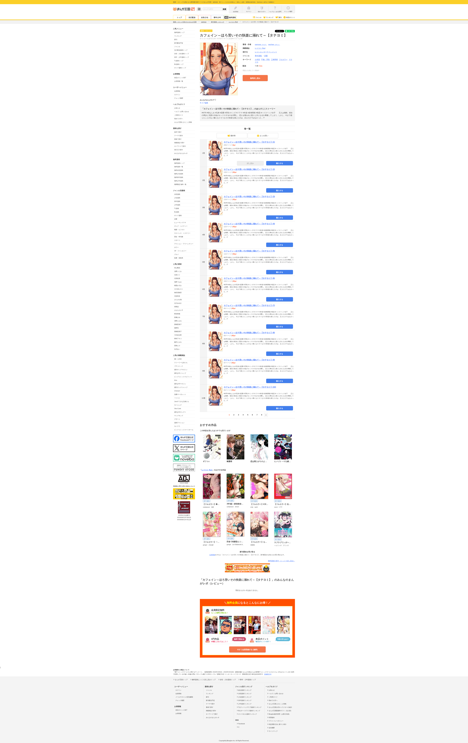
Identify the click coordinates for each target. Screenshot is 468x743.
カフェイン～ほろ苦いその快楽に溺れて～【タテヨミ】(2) (249, 169)
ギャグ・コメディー (180, 226)
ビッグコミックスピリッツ (183, 377)
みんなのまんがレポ (180, 153)
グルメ (176, 254)
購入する (279, 163)
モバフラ (177, 426)
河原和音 (177, 296)
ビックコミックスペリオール (183, 430)
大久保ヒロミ (178, 289)
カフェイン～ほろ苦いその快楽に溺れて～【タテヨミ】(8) (249, 333)
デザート (177, 419)
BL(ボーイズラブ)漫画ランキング (249, 711)
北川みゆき (178, 303)
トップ (179, 17)
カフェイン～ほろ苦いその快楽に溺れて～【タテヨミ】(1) (249, 142)
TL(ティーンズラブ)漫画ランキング (249, 707)
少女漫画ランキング (244, 697)
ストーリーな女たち (180, 362)
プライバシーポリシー (276, 721)
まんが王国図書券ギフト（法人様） (280, 711)
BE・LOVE (178, 359)
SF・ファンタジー (180, 251)
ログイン (177, 94)
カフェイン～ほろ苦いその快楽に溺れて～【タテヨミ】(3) (249, 197)
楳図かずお (178, 285)
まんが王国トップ (181, 680)
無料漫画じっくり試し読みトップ (204, 680)
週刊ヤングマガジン (180, 370)
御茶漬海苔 (178, 292)
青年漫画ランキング (244, 700)
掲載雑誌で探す (179, 143)
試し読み (250, 163)
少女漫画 (177, 198)
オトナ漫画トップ (180, 68)
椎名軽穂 (177, 314)
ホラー (176, 247)
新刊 (280, 17)
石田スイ (177, 275)
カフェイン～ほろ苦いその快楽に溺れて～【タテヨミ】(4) (249, 224)
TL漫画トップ (178, 61)
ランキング (269, 17)
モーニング (178, 405)
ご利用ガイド (178, 115)
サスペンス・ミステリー (182, 233)
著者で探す (178, 139)
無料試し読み (255, 78)
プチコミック (178, 366)
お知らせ (177, 108)
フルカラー (283, 59)
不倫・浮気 (265, 59)
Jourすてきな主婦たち (181, 401)
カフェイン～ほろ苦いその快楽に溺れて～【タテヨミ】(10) (250, 387)
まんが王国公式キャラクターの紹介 (280, 707)
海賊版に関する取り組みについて (184, 486)
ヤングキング (178, 416)
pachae (274, 44)
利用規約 (272, 717)
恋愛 (175, 219)
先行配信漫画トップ (180, 50)
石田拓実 (177, 278)
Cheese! (177, 391)
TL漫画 (176, 208)
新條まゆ (177, 317)
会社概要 (272, 728)
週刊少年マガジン (180, 384)
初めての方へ (178, 119)
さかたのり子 (178, 310)
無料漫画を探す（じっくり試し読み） (281, 561)
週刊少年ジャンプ (180, 373)
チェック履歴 (178, 98)
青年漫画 (177, 201)
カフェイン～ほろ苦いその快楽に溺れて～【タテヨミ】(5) (249, 251)
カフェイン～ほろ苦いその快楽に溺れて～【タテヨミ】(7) (249, 305)
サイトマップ (273, 731)
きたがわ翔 (178, 300)
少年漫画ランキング (244, 704)
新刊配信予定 (178, 43)
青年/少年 (217, 17)
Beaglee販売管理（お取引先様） (279, 714)
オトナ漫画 (178, 215)
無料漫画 (232, 17)
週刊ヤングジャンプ (180, 387)
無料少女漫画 (178, 174)
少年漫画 (177, 205)
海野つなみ (178, 282)
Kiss (175, 380)
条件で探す (178, 132)
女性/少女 (204, 17)
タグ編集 (204, 103)
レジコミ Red (207, 470)
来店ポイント (290, 17)
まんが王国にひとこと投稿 (183, 122)
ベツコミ (177, 398)
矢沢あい (177, 349)
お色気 (257, 59)
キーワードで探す (180, 146)
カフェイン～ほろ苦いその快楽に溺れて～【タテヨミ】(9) (249, 360)
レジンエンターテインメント (266, 52)
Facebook (241, 724)
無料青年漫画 (178, 177)
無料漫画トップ (179, 32)
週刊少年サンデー (180, 412)
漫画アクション (179, 423)
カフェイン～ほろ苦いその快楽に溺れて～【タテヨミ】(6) (249, 278)
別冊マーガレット (180, 394)
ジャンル (258, 17)
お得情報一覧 (178, 81)
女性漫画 (177, 194)
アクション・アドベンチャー (183, 244)
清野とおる (178, 321)
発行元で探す (178, 150)
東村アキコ (178, 338)
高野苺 (176, 328)
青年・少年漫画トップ (181, 57)
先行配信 (192, 17)
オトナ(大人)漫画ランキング (247, 714)
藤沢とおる (178, 342)
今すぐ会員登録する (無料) (247, 650)
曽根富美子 (178, 324)
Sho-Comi (177, 408)
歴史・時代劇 (178, 237)
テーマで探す (178, 135)
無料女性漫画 (178, 170)
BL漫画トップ (178, 64)
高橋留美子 (178, 331)
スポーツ (177, 240)
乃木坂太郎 (178, 335)
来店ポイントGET (180, 78)
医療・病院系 (178, 258)
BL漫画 (176, 212)
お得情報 (178, 713)
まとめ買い (264, 136)
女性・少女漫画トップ (181, 54)
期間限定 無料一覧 (180, 184)
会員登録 (177, 91)
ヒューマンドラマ (180, 222)
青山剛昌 (177, 268)
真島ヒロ (177, 345)
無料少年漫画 (178, 181)
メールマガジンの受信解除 (184, 697)
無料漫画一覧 (178, 167)
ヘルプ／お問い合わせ (181, 111)
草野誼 (176, 307)
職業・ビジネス (179, 230)
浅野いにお (178, 271)
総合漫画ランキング (244, 690)
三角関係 (274, 59)
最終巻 (233, 136)
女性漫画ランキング (244, 693)
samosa (261, 44)
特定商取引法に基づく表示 (277, 724)
